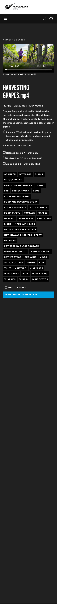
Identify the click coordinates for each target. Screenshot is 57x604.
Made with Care (25, 224)
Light (7, 224)
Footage (29, 213)
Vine (42, 263)
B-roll (39, 174)
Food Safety (12, 213)
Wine (25, 274)
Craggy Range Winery (18, 185)
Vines (7, 268)
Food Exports (38, 207)
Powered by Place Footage (21, 246)
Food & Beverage (15, 207)
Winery (23, 279)
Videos (31, 263)
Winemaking (40, 274)
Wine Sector (40, 279)
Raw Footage (12, 257)
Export (40, 185)
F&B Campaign (20, 191)
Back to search (15, 40)
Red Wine (30, 257)
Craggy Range (13, 180)
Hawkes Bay (26, 218)
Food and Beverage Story (21, 202)
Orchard (10, 240)
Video (43, 257)
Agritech (10, 174)
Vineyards (36, 268)
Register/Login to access (21, 294)
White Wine (11, 274)
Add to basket (17, 287)
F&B (6, 191)
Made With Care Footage (20, 229)
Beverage (25, 174)
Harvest (9, 218)
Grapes (42, 213)
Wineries (10, 279)
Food (36, 191)
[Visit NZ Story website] (16, 6)
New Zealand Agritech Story (23, 235)
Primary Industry (15, 251)
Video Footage (13, 263)
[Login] (45, 18)
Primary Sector (40, 251)
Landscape (44, 218)
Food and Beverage (16, 196)
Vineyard (20, 268)
